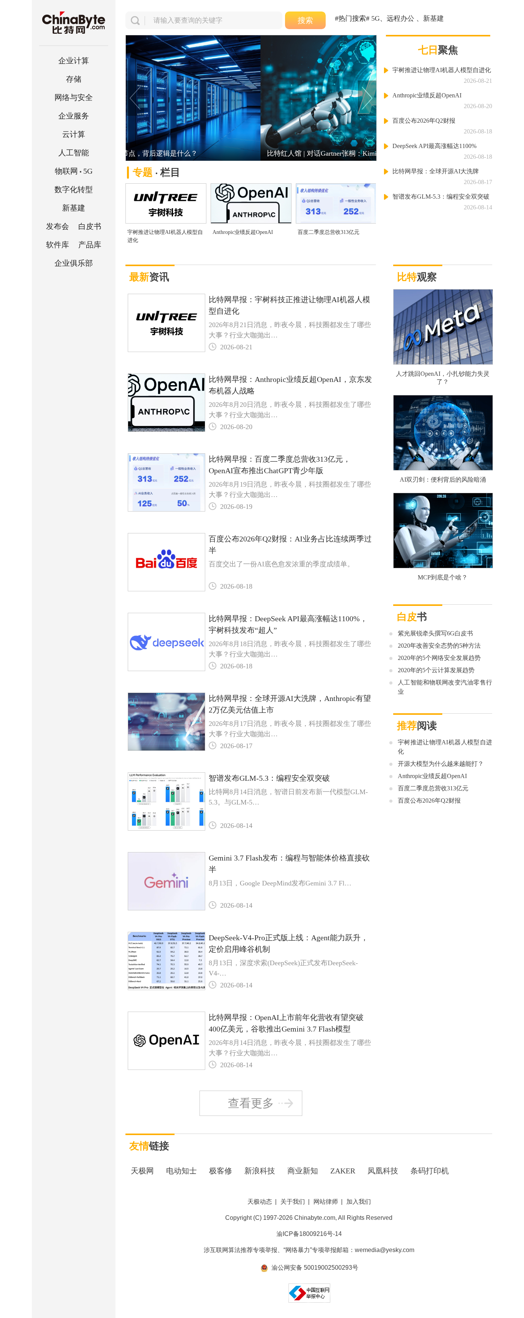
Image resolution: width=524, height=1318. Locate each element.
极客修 (220, 1171)
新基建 (73, 208)
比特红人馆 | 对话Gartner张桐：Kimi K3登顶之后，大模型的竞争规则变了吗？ (251, 153)
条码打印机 (429, 1171)
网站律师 (325, 1201)
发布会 (57, 226)
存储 (73, 79)
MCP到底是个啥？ (443, 577)
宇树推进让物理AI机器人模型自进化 (165, 236)
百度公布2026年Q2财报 (423, 120)
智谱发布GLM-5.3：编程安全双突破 (440, 196)
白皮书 (89, 226)
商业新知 (302, 1171)
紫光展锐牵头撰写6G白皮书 (435, 633)
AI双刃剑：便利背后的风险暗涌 (443, 479)
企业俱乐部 (73, 263)
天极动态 (259, 1201)
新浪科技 (259, 1171)
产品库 (89, 244)
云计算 (73, 134)
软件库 (57, 244)
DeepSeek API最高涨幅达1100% (434, 146)
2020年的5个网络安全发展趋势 (439, 658)
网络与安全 (73, 97)
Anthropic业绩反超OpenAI (243, 232)
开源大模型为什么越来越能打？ (441, 763)
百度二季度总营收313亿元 (328, 232)
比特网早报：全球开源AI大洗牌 (435, 171)
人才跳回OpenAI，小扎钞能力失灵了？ (442, 377)
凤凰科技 (382, 1171)
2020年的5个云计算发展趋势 (436, 670)
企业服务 (73, 116)
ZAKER (342, 1171)
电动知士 (181, 1171)
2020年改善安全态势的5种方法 (439, 645)
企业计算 (73, 60)
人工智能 (73, 152)
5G (73, 171)
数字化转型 (73, 189)
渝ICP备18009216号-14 (309, 1234)
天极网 (142, 1171)
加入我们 (358, 1201)
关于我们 (292, 1201)
